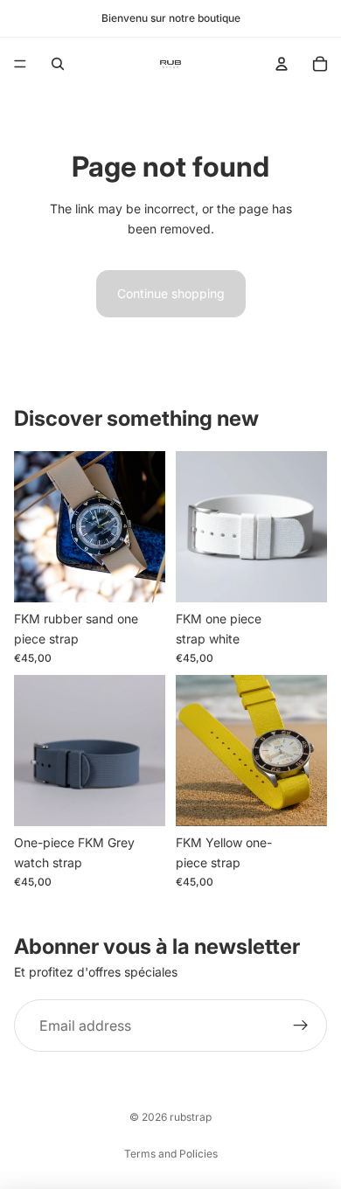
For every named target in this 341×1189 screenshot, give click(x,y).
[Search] (57, 64)
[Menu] (20, 64)
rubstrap (191, 1116)
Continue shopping (171, 293)
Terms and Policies (171, 1153)
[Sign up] (300, 1025)
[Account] (281, 64)
